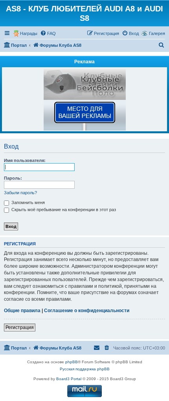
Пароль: (13, 178)
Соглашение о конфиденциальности (86, 310)
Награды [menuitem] (28, 33)
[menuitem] (48, 33)
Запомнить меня (27, 202)
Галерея (157, 33)
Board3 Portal (68, 379)
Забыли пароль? (20, 192)
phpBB (71, 362)
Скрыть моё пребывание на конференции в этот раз (63, 209)
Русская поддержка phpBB (85, 369)
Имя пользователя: (25, 160)
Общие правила (22, 310)
